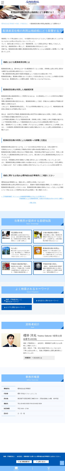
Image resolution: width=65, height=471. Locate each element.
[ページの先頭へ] (62, 463)
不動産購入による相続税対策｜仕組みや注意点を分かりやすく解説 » (41, 198)
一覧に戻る (32, 203)
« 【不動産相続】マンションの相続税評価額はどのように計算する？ (23, 196)
